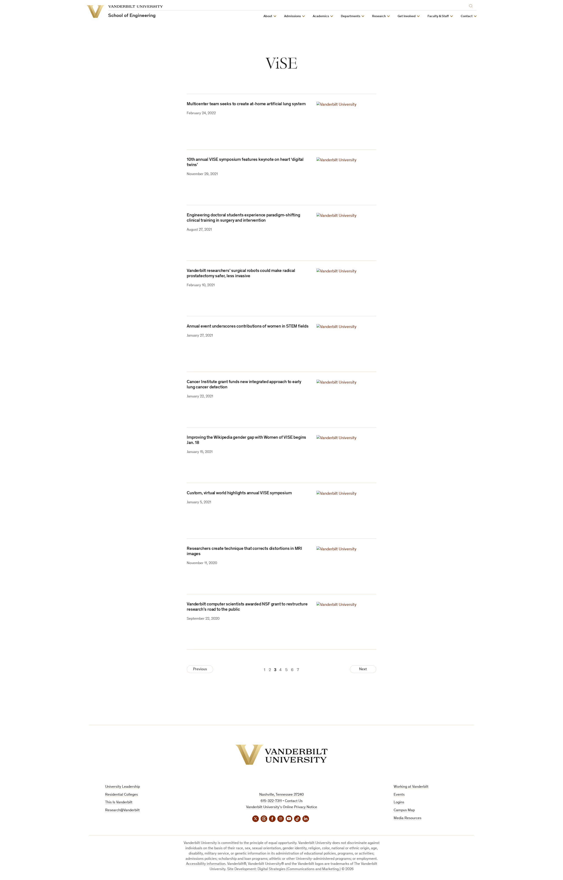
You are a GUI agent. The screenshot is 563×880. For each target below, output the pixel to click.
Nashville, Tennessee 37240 (281, 795)
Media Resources (407, 818)
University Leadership (122, 787)
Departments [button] (350, 16)
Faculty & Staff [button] (438, 16)
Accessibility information (205, 864)
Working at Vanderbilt (411, 787)
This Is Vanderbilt (118, 802)
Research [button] (379, 16)
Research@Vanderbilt (122, 810)
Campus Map (404, 810)
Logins (399, 802)
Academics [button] (321, 16)
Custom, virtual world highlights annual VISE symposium (239, 493)
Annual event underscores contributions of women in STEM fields (248, 326)
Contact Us (294, 801)
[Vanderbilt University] (281, 755)
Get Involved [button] (407, 16)
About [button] (267, 16)
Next (363, 669)
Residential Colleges (121, 795)
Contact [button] (467, 16)
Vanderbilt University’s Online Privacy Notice (281, 807)
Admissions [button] (292, 16)
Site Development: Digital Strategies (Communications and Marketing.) (284, 869)
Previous (200, 669)
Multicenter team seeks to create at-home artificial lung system (246, 104)
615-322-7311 (271, 801)
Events (399, 795)
